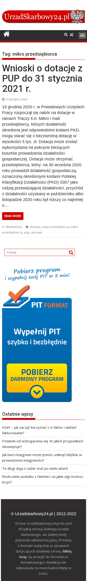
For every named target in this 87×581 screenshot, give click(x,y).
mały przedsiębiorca (55, 227)
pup (26, 232)
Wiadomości (14, 227)
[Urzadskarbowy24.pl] (6, 34)
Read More (12, 216)
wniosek (36, 232)
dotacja (35, 227)
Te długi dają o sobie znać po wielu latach (35, 468)
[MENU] (82, 35)
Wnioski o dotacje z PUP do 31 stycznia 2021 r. (42, 78)
